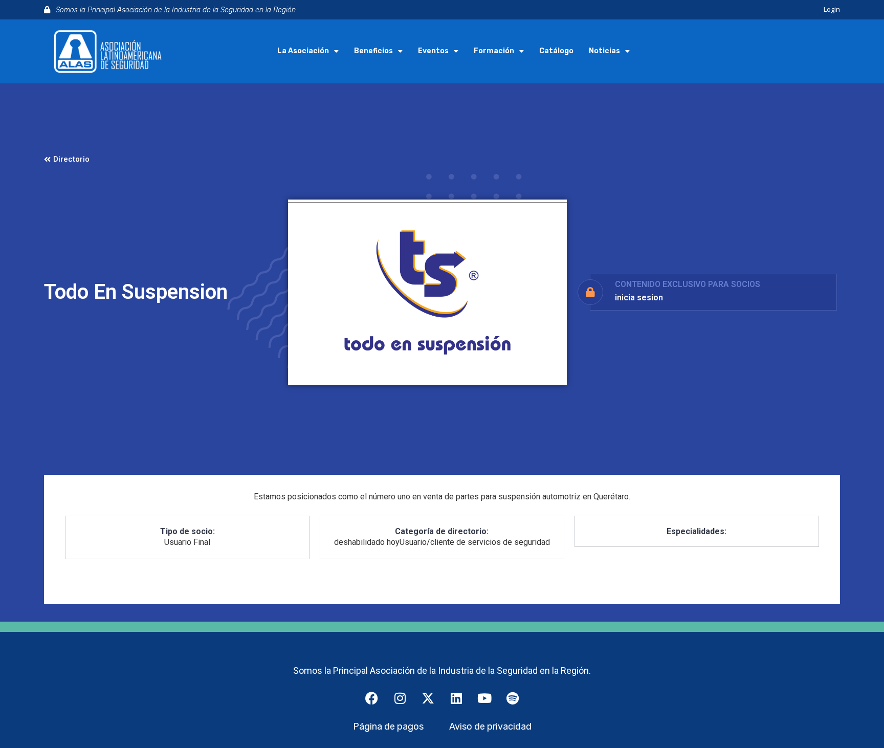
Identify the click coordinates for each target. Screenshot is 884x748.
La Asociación (303, 51)
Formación (494, 51)
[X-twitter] (428, 698)
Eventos (433, 51)
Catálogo (556, 51)
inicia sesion (639, 297)
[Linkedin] (456, 698)
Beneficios (373, 51)
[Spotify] (512, 698)
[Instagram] (400, 698)
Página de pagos (388, 726)
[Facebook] (372, 698)
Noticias (604, 51)
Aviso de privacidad (490, 726)
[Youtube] (484, 698)
